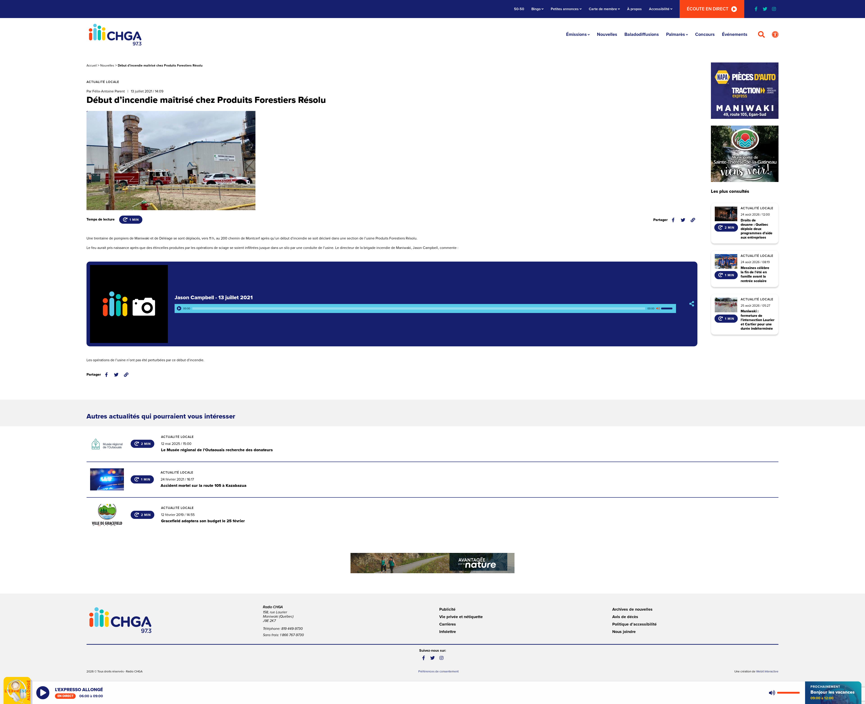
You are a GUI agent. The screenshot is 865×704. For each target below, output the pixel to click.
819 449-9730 (292, 628)
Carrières (447, 624)
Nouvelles (607, 34)
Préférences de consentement (438, 671)
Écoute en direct (707, 9)
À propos (634, 9)
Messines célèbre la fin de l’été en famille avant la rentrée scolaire (755, 274)
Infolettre (447, 631)
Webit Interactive (767, 671)
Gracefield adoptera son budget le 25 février (203, 520)
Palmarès (675, 34)
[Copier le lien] (692, 220)
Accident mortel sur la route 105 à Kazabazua (203, 485)
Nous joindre (624, 631)
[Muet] (657, 308)
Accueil (91, 65)
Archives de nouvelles (632, 609)
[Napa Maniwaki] (744, 90)
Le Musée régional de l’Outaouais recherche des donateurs (217, 449)
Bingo (536, 9)
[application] (425, 308)
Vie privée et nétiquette (461, 616)
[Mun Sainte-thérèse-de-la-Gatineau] (744, 154)
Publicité (447, 609)
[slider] (667, 308)
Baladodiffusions (641, 34)
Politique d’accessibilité (634, 624)
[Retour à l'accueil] (115, 35)
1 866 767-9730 (292, 635)
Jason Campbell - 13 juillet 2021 (214, 297)
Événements (734, 34)
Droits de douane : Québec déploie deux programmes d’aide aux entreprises (756, 229)
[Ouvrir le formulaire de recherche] (761, 34)
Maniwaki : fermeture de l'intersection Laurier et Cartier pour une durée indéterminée (757, 320)
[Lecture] (179, 308)
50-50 (519, 9)
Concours (705, 34)
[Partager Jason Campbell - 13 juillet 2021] (691, 304)
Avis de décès (625, 616)
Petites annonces (565, 9)
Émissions (576, 34)
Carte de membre (603, 9)
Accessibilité (659, 9)
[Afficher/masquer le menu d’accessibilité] (775, 34)
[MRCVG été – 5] (432, 563)
